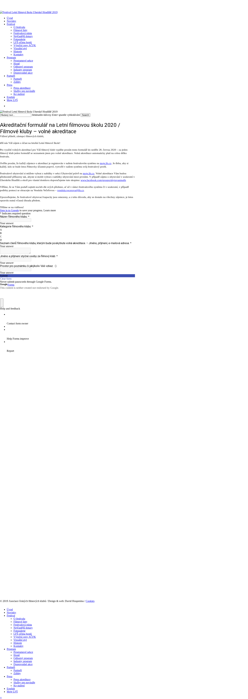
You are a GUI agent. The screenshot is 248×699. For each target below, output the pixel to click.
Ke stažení (19, 685)
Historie (17, 643)
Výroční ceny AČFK (24, 636)
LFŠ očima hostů (22, 633)
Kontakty (18, 646)
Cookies (90, 601)
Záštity (17, 673)
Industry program (22, 661)
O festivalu (19, 618)
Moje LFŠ (12, 691)
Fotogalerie (19, 630)
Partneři (11, 667)
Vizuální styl (20, 639)
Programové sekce (23, 652)
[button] (1, 697)
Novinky (11, 612)
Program (11, 649)
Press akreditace (22, 679)
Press (9, 676)
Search (85, 115)
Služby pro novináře (24, 682)
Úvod (10, 609)
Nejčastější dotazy (23, 627)
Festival (11, 615)
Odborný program (23, 658)
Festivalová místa (22, 624)
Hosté (16, 655)
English (11, 688)
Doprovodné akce (23, 664)
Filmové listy (20, 621)
